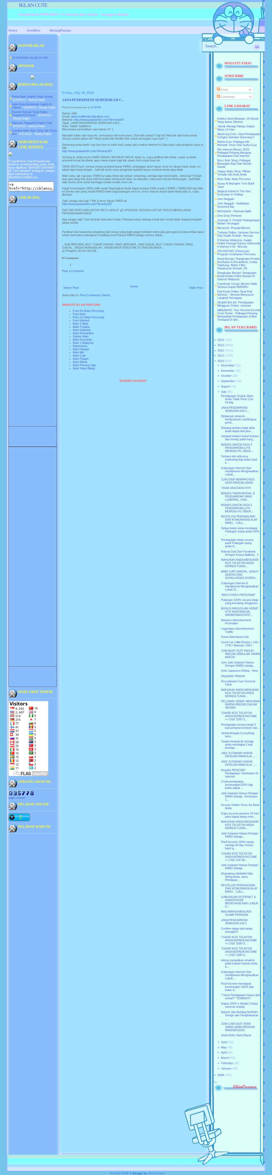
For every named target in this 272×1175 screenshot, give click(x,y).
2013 (221, 345)
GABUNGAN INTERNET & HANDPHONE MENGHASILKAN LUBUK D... (239, 901)
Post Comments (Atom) (95, 295)
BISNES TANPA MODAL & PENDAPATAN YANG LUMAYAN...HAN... (238, 496)
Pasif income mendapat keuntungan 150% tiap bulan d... (237, 987)
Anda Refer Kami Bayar (236, 1035)
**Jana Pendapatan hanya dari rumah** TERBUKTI (240, 996)
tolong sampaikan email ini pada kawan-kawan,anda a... (239, 963)
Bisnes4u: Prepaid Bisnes (233, 227)
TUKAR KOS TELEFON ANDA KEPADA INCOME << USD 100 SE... (239, 857)
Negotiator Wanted (233, 676)
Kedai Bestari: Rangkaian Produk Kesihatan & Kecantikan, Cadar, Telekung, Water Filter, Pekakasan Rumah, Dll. (238, 263)
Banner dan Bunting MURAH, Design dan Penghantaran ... (239, 1015)
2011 (221, 355)
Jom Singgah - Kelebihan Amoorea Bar (233, 205)
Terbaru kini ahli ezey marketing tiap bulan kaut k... (239, 459)
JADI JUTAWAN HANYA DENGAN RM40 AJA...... (239, 754)
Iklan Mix (78, 352)
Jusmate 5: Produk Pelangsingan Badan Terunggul (238, 222)
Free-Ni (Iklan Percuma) (88, 310)
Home (134, 286)
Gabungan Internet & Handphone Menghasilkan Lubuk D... (239, 586)
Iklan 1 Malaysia (83, 342)
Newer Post (71, 287)
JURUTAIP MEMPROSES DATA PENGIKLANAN (237, 481)
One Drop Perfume (229, 215)
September (228, 381)
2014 (221, 339)
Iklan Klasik (80, 361)
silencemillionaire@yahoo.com (90, 116)
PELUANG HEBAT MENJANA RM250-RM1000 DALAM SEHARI (240, 704)
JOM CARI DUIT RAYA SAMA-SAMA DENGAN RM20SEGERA (238, 1027)
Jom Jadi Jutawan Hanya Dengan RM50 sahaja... (238, 664)
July (223, 391)
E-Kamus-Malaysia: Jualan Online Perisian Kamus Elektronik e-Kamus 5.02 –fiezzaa (238, 243)
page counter (17, 797)
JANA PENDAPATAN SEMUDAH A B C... (93, 100)
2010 (221, 360)
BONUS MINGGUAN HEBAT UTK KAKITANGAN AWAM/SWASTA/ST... (239, 611)
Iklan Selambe (82, 330)
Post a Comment (73, 271)
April (224, 1052)
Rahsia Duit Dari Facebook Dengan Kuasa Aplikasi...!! (239, 553)
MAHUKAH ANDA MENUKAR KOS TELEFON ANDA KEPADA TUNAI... (240, 563)
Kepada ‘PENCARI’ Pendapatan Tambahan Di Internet (239, 773)
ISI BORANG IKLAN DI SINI (30, 57)
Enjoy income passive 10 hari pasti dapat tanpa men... (240, 815)
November (228, 370)
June (224, 1042)
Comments (227, 96)
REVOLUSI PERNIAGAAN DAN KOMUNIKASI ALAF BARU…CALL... (239, 519)
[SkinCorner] (236, 1090)
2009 (221, 1075)
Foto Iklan (79, 314)
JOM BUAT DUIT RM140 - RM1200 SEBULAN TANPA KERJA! (240, 654)
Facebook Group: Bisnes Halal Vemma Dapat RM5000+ (237, 285)
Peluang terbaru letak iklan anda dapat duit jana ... (238, 429)
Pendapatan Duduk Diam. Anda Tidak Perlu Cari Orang (237, 399)
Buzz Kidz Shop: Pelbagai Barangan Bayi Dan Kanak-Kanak (234, 163)
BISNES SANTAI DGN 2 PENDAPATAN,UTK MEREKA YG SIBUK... (237, 448)
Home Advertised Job (235, 636)
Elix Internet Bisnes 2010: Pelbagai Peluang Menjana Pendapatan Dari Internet (234, 152)
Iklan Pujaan (80, 358)
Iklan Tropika (81, 326)
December (228, 365)
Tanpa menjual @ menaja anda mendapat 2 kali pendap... (237, 744)
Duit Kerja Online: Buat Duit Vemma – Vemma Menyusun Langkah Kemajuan (235, 294)
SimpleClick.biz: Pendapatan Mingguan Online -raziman (235, 304)
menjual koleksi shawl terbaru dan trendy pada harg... (240, 437)
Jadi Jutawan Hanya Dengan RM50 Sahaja (239, 866)
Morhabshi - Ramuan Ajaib (234, 211)
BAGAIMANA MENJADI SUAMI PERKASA (236, 913)
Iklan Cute (79, 355)
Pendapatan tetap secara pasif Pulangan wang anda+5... (237, 543)
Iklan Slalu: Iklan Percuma (233, 179)
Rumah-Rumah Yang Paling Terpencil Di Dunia (29, 113)
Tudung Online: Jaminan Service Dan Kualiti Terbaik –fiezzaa (238, 234)
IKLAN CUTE (33, 5)
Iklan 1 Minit (80, 323)
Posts (224, 89)
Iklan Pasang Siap (84, 365)
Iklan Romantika (83, 333)
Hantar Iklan (80, 336)
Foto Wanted (81, 320)
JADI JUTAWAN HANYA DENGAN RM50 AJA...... (239, 763)
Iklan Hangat (81, 349)
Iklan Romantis (82, 339)
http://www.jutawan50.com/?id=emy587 (99, 119)
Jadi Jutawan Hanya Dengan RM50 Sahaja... (239, 835)
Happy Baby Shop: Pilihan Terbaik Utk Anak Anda (233, 173)
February (227, 1063)
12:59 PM (96, 107)
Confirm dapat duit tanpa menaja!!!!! (236, 930)
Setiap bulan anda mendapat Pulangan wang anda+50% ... (240, 531)
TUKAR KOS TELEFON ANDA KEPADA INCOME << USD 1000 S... (239, 716)
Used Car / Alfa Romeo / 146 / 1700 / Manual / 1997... (240, 644)
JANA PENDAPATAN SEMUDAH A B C (234, 921)
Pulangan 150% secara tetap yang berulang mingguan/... (240, 601)
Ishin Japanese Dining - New (239, 670)
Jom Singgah (225, 198)
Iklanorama (80, 346)
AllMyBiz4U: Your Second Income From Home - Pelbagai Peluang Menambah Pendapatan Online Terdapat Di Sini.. (238, 314)
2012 (221, 350)
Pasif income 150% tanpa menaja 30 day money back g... (237, 845)
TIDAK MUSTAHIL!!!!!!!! (236, 488)
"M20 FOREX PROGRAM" (238, 594)
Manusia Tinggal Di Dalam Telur (32, 122)
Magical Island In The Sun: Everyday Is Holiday (234, 193)
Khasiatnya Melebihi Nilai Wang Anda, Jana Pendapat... (237, 876)
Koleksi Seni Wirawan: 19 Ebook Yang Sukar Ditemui (238, 120)
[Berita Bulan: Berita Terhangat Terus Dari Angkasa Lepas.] (33, 78)
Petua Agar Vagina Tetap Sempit (32, 96)
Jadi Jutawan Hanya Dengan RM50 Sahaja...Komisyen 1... (239, 796)
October (226, 375)
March (225, 1057)
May (224, 1047)
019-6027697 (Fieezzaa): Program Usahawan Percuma (236, 252)
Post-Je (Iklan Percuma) (88, 317)
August (225, 386)
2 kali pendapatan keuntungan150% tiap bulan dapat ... (237, 784)
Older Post (196, 287)
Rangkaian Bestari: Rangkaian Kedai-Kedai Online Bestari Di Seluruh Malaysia (236, 276)
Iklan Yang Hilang (84, 368)
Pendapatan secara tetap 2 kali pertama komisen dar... (240, 726)
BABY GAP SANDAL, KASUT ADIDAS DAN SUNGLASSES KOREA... (240, 574)
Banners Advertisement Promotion (236, 621)
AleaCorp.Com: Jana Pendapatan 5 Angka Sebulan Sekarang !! (238, 135)
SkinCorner (156, 1173)
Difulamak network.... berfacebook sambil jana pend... (238, 419)
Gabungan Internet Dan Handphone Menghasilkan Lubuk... (239, 471)
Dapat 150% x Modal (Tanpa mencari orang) (239, 1005)
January (226, 1068)
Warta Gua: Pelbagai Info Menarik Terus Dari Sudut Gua (237, 143)
